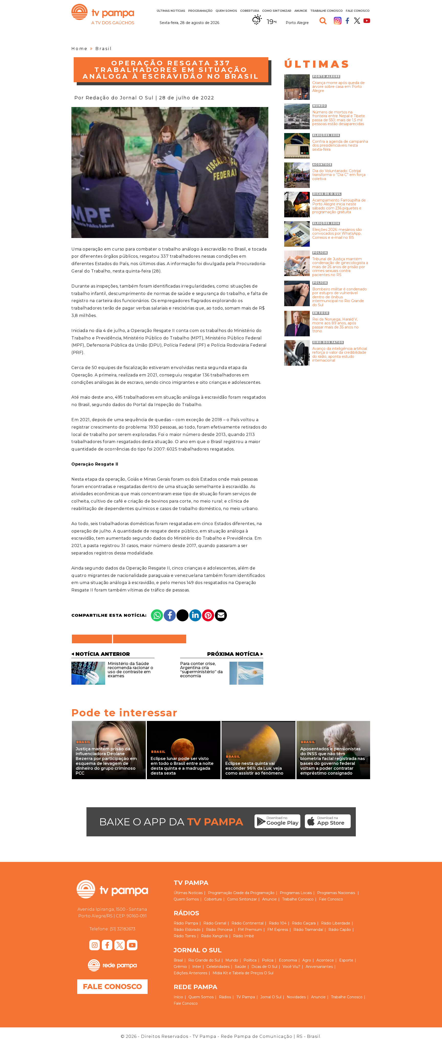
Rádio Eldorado (187, 929)
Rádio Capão (339, 929)
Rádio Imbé (243, 936)
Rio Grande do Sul (204, 960)
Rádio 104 (277, 923)
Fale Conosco (358, 11)
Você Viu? (291, 966)
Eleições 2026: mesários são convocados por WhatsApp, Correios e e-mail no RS (337, 234)
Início (178, 997)
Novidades (296, 997)
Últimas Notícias (171, 11)
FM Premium (250, 929)
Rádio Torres (185, 936)
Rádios (225, 997)
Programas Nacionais (336, 893)
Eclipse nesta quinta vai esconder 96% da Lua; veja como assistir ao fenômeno (254, 768)
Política (250, 960)
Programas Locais (296, 893)
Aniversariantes (319, 966)
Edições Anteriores (190, 973)
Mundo (231, 960)
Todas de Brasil (150, 639)
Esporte (346, 960)
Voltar (93, 639)
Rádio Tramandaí (308, 929)
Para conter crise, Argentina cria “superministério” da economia (201, 669)
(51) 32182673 (122, 929)
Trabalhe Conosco (326, 11)
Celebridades (217, 966)
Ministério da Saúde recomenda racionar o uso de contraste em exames (130, 669)
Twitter (357, 21)
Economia (288, 960)
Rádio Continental (247, 923)
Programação (220, 893)
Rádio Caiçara (304, 923)
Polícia (267, 960)
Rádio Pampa (186, 923)
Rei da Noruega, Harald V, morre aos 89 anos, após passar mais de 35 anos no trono (335, 325)
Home (79, 48)
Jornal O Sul (270, 997)
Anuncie (300, 11)
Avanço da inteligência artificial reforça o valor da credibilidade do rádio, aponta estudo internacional (339, 355)
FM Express (277, 929)
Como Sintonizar (276, 11)
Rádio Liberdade (335, 923)
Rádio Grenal (214, 923)
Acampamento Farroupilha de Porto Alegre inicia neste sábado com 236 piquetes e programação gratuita (339, 206)
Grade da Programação (253, 893)
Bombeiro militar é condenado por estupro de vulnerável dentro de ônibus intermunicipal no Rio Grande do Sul (339, 297)
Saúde (240, 966)
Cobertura (249, 11)
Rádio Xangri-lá (214, 936)
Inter (196, 966)
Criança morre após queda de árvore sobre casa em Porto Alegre (338, 87)
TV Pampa (102, 14)
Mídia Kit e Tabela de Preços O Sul (243, 973)
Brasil (103, 48)
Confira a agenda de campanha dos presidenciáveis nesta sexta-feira (340, 145)
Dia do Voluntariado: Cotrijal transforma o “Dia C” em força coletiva (339, 175)
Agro (306, 960)
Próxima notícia (233, 654)
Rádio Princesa (219, 929)
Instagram (337, 21)
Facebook (347, 21)
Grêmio (180, 966)
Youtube (367, 21)
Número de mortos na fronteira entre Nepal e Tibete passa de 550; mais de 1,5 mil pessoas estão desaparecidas (338, 118)
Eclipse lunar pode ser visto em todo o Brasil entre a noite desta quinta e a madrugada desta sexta (182, 766)
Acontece (325, 960)
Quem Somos (226, 11)
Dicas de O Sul (264, 966)
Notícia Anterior (102, 654)
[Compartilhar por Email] (221, 615)
